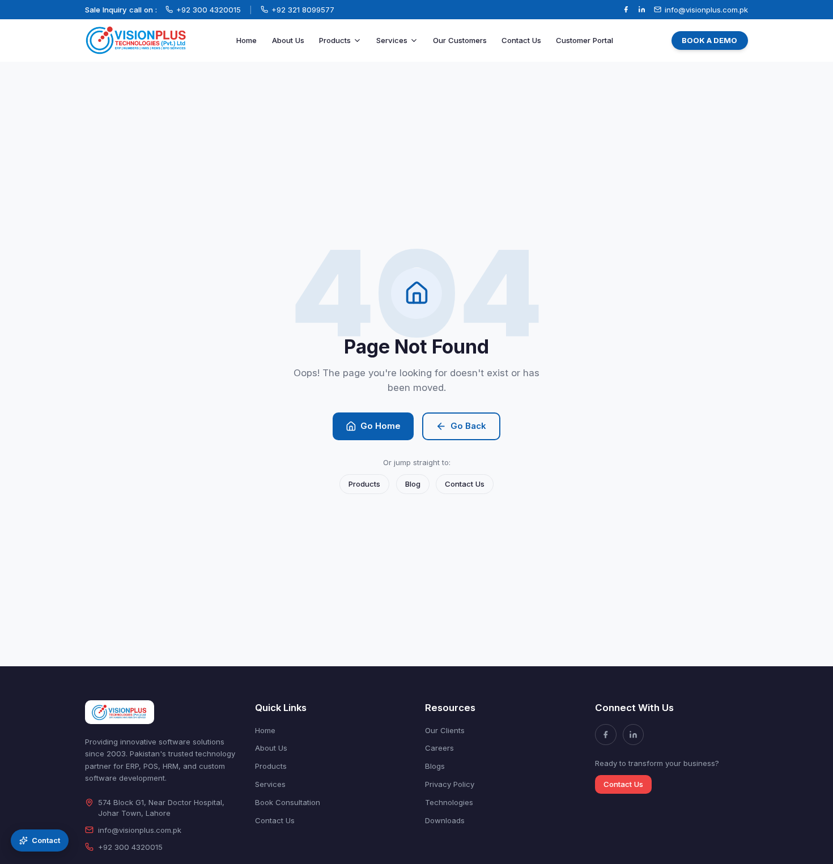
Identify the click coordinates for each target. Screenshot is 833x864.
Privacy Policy (449, 784)
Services (391, 40)
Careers (439, 747)
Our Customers (460, 40)
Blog (412, 483)
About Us (288, 40)
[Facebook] (626, 9)
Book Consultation (287, 802)
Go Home (380, 425)
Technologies (449, 802)
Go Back (468, 425)
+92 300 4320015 (130, 847)
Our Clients (445, 730)
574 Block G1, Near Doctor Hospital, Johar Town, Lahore (161, 808)
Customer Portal (584, 40)
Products (335, 40)
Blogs (435, 766)
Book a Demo (709, 40)
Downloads (445, 820)
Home (246, 40)
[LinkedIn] (641, 9)
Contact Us (521, 40)
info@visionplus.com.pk (139, 830)
